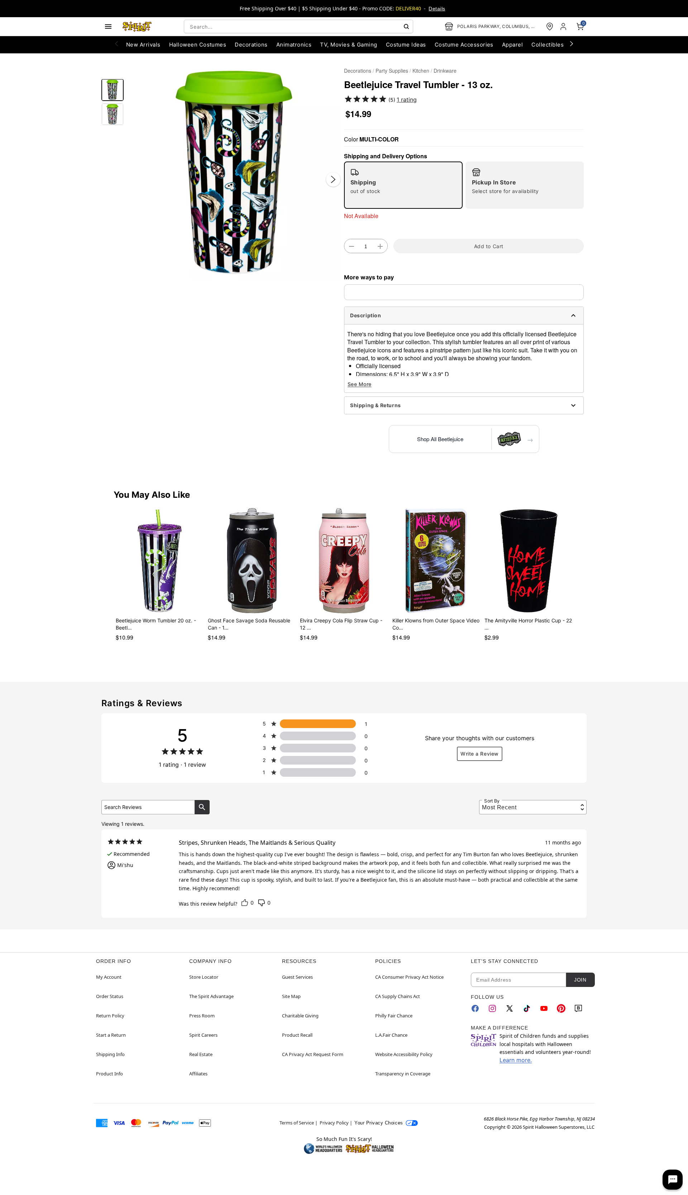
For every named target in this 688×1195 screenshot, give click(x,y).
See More (360, 384)
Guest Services (297, 977)
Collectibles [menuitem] (547, 44)
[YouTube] (544, 1008)
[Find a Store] (549, 26)
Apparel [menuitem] (512, 44)
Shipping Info (110, 1054)
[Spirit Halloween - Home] (137, 26)
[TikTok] (526, 1008)
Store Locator (203, 977)
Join (580, 980)
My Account (108, 977)
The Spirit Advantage (211, 996)
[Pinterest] (561, 1008)
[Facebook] (475, 1008)
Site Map (291, 996)
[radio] (403, 185)
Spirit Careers (203, 1035)
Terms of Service (297, 1122)
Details (437, 8)
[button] (233, 172)
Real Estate (200, 1054)
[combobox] (298, 26)
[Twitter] (509, 1008)
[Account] (564, 26)
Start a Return (111, 1035)
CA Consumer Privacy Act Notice (409, 977)
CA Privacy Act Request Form (312, 1054)
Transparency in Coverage (402, 1073)
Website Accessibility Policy (404, 1054)
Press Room (202, 1015)
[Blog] (578, 1008)
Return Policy (110, 1015)
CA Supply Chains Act (397, 996)
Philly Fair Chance (393, 1015)
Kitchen (420, 70)
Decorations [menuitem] (251, 44)
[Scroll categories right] (571, 43)
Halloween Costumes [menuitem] (197, 44)
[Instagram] (492, 1008)
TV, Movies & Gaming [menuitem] (348, 44)
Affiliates (198, 1073)
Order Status (109, 996)
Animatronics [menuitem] (294, 44)
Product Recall (297, 1035)
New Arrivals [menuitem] (143, 44)
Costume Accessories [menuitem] (464, 44)
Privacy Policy (334, 1122)
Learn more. (516, 1060)
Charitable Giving (300, 1015)
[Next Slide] (333, 179)
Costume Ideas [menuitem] (406, 44)
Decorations (357, 70)
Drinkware (445, 70)
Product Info (109, 1073)
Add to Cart (488, 246)
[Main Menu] (108, 26)
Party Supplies (392, 70)
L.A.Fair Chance (391, 1035)
